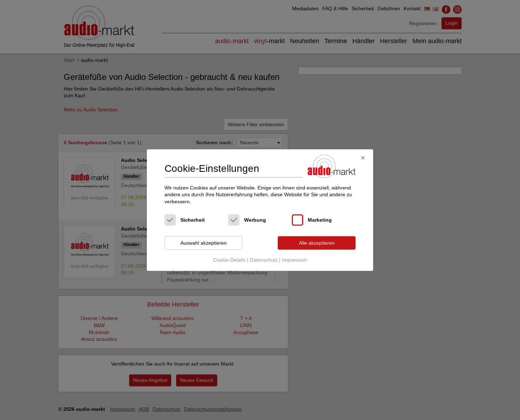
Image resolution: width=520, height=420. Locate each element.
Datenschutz (264, 260)
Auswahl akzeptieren (203, 243)
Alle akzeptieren (317, 243)
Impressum (294, 260)
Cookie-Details (229, 260)
